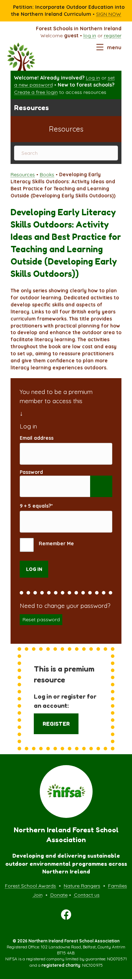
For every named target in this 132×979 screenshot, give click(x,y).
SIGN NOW (108, 14)
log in (89, 35)
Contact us (87, 895)
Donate (59, 895)
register (112, 35)
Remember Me (55, 544)
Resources (23, 174)
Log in (93, 78)
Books (47, 174)
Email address (37, 438)
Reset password (41, 619)
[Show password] (101, 486)
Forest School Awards (30, 886)
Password (31, 472)
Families (117, 886)
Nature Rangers (82, 886)
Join (38, 895)
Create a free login (36, 92)
